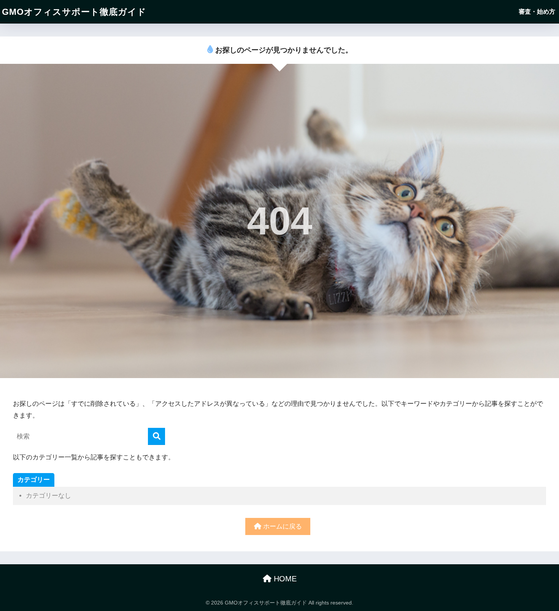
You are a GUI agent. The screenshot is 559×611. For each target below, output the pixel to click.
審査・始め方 (537, 11)
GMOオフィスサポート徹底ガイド (74, 12)
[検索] (156, 436)
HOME (284, 579)
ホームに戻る (281, 526)
